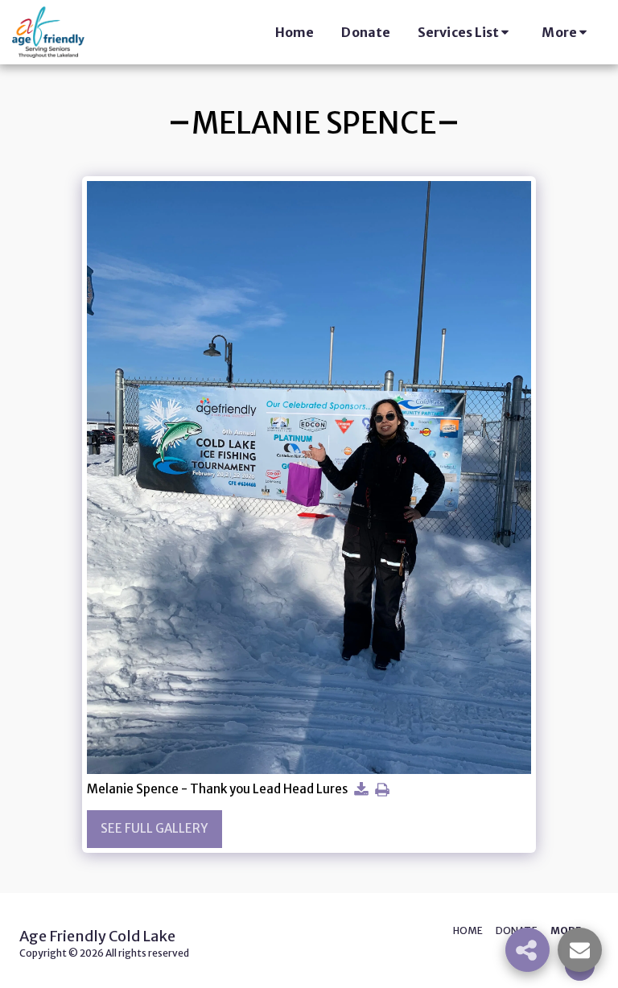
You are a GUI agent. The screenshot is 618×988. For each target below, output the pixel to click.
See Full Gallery (154, 828)
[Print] (381, 790)
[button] (466, 32)
